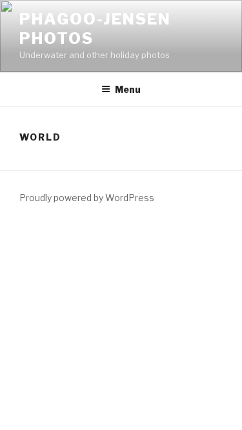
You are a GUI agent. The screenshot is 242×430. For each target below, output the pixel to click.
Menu (128, 89)
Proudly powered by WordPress (86, 197)
